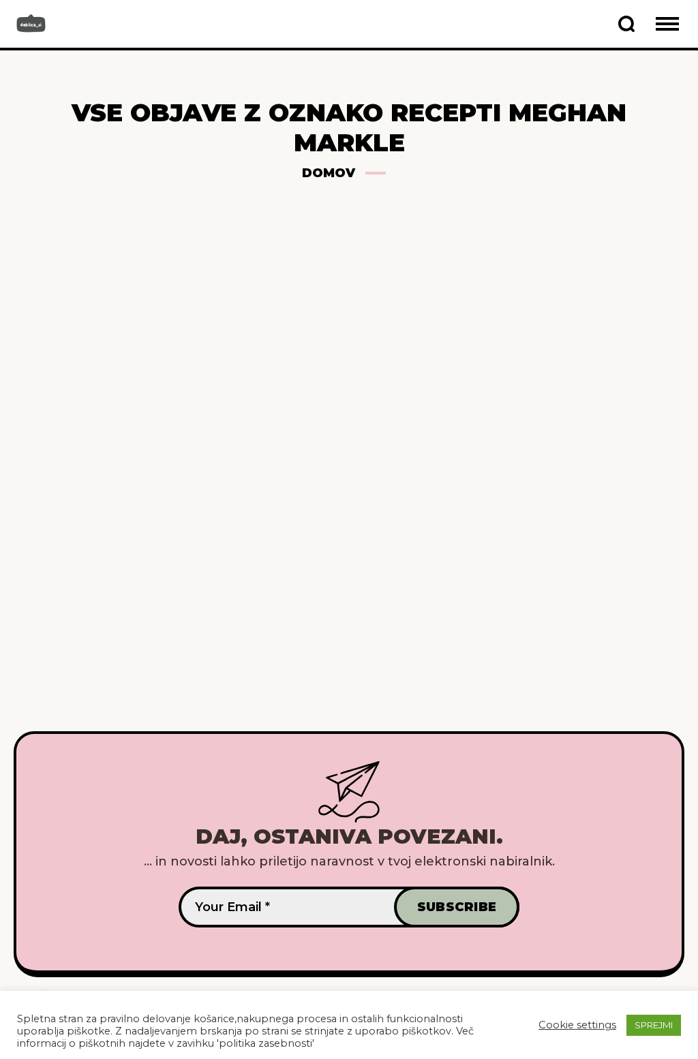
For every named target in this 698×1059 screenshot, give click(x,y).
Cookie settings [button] (577, 1025)
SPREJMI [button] (654, 1024)
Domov (328, 173)
